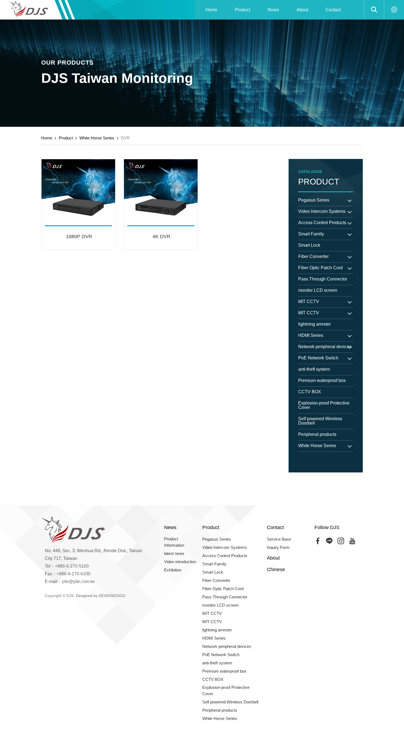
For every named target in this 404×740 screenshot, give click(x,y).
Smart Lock (309, 245)
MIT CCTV (308, 301)
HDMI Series (310, 335)
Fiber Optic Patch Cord (320, 267)
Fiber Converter (313, 256)
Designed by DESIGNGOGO (100, 595)
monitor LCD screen (317, 290)
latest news (174, 553)
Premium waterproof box (322, 380)
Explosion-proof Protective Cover (324, 405)
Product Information (174, 542)
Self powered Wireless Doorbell (320, 420)
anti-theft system (314, 369)
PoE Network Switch (318, 358)
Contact (333, 9)
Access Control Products (322, 222)
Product (242, 9)
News (273, 9)
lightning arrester (314, 324)
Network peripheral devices (325, 346)
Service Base (279, 539)
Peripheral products (317, 434)
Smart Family (311, 234)
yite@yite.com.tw (78, 581)
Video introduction (180, 561)
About (302, 9)
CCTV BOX (309, 391)
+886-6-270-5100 (72, 566)
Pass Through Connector (322, 279)
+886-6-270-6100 (73, 573)
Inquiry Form (278, 547)
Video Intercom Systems (321, 211)
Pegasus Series (313, 200)
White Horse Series (96, 138)
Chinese (276, 569)
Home (211, 9)
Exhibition (172, 570)
